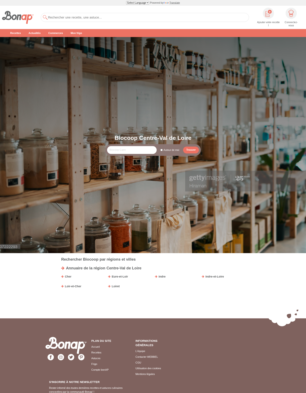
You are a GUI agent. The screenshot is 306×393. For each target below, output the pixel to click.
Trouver (191, 149)
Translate (174, 2)
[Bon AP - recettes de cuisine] (19, 17)
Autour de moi (171, 150)
